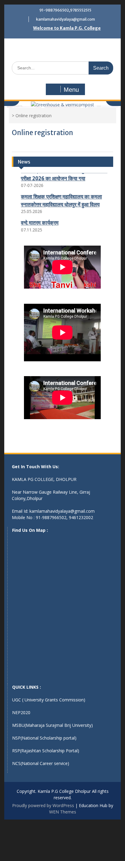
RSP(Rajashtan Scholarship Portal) (45, 750)
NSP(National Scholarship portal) (44, 738)
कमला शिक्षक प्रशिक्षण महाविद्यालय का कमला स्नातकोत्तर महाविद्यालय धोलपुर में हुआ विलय (61, 199)
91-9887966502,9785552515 (65, 10)
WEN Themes (62, 812)
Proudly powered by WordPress (43, 805)
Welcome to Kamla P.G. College (67, 28)
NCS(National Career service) (40, 763)
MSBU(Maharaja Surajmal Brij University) (52, 725)
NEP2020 (21, 712)
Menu (71, 89)
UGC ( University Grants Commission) (48, 700)
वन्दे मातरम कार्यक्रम (40, 221)
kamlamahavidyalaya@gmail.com (65, 19)
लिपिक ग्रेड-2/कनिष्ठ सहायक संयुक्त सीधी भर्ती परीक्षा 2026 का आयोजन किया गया (64, 173)
